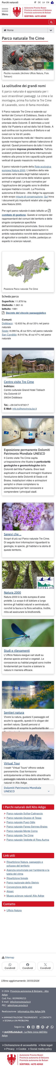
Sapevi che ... (12, 534)
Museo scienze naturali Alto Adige (25, 895)
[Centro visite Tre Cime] (28, 364)
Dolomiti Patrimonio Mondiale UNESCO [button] (22, 789)
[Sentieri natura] (28, 694)
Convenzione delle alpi (19, 887)
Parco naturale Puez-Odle (21, 822)
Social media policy (41, 1049)
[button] (51, 30)
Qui (46, 196)
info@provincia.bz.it (20, 1001)
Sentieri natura (14, 712)
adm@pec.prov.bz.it (17, 1005)
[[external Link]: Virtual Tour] (28, 745)
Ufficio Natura (14, 910)
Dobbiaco (7, 323)
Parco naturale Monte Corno (22, 831)
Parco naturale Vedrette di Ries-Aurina (28, 839)
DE (39, 2)
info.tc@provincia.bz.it (24, 408)
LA (43, 2)
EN (47, 2)
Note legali (46, 1045)
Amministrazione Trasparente (20, 1017)
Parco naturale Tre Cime (20, 835)
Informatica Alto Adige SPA (31, 1011)
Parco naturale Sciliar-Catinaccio (25, 813)
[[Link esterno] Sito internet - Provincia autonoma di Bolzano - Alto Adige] (32, 12)
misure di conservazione (29, 196)
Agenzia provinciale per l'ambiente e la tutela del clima (28, 872)
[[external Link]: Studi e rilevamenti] (28, 632)
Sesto (5, 331)
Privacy (10, 1049)
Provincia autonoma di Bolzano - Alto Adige (25, 993)
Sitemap (9, 957)
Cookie (22, 1049)
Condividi (10, 968)
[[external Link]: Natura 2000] (28, 574)
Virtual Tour (12, 763)
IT (35, 2)
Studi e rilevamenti (17, 650)
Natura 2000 (12, 592)
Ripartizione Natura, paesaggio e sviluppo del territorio (25, 863)
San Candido (9, 334)
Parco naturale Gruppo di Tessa (24, 818)
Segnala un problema (16, 1020)
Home (10, 30)
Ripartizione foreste (17, 878)
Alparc (10, 891)
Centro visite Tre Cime (19, 382)
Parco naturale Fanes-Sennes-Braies (27, 826)
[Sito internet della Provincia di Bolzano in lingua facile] (52, 2)
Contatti (46, 1017)
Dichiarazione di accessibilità (20, 1045)
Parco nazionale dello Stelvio (23, 882)
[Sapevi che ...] (28, 516)
